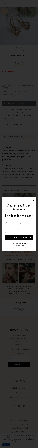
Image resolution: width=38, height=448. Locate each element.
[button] (33, 200)
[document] (19, 224)
